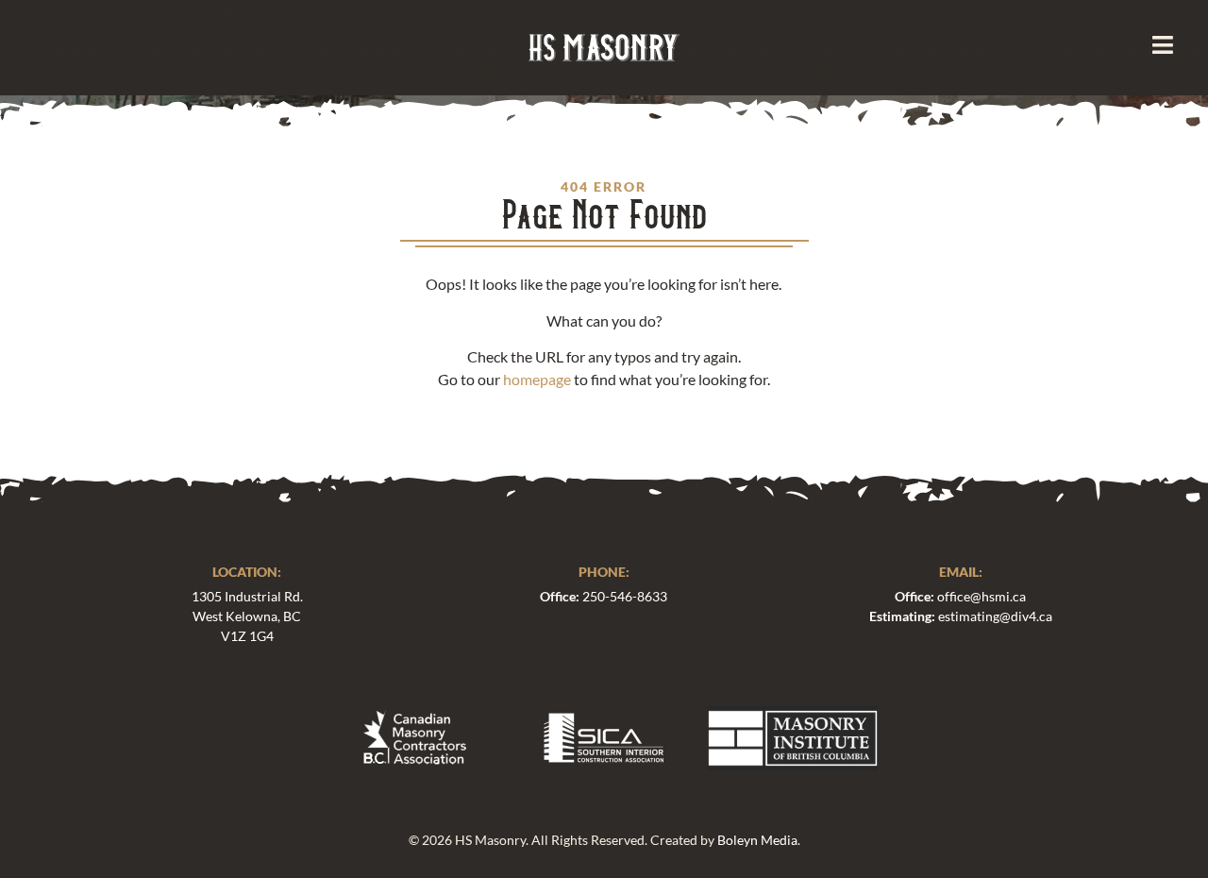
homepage (537, 379)
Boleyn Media (757, 840)
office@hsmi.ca (981, 596)
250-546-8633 (624, 596)
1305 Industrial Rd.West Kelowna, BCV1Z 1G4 (247, 616)
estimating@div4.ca (995, 616)
